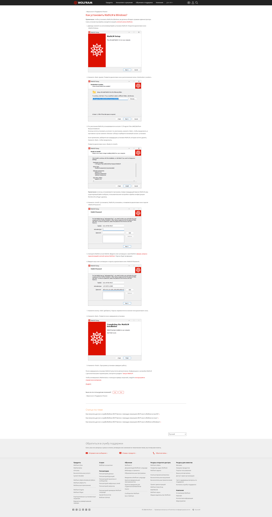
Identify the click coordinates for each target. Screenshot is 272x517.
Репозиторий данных (106, 474)
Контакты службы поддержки (186, 485)
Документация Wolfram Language (136, 468)
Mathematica (78, 468)
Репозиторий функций (106, 476)
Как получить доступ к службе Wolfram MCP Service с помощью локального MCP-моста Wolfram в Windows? (123, 422)
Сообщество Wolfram (132, 493)
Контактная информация (184, 498)
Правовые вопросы (160, 510)
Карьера (179, 496)
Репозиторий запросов (107, 486)
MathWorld (154, 490)
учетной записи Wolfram (124, 22)
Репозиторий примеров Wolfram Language (110, 491)
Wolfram (149, 510)
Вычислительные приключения (161, 480)
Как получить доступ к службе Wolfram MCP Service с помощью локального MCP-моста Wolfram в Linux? (121, 418)
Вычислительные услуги (82, 473)
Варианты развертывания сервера (82, 502)
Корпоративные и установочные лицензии (85, 497)
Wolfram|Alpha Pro (80, 483)
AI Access (76, 470)
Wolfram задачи (155, 470)
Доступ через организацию (185, 476)
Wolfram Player (78, 492)
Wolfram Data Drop (156, 487)
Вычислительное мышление (160, 477)
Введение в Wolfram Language (135, 477)
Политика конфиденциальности (179, 510)
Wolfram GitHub (104, 497)
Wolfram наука (155, 492)
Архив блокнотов (105, 495)
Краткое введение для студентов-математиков (133, 485)
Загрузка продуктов (183, 468)
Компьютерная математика (159, 475)
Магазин (179, 465)
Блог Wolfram (129, 496)
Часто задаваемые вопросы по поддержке (186, 481)
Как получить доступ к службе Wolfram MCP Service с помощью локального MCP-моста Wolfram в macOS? (122, 414)
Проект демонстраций (158, 484)
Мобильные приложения (82, 485)
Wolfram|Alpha (155, 465)
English (88, 384)
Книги (127, 489)
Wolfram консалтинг (106, 465)
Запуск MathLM (128, 373)
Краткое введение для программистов (132, 481)
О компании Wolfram (183, 493)
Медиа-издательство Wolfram (160, 495)
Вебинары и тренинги (132, 470)
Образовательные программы (135, 473)
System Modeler (79, 476)
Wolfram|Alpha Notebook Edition (84, 480)
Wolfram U (128, 465)
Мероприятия (180, 501)
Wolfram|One (78, 465)
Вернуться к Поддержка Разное (97, 12)
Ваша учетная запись (183, 473)
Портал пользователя (183, 470)
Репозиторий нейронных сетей (109, 483)
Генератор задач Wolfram (158, 468)
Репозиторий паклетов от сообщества (107, 480)
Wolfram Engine (79, 490)
